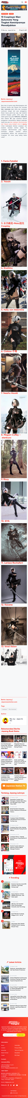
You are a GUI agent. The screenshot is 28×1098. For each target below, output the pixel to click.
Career (3, 1055)
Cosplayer (4, 709)
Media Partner (4, 1052)
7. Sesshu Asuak (9, 393)
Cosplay (11, 13)
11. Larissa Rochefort (12, 563)
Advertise (3, 1050)
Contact (3, 1047)
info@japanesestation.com (11, 1067)
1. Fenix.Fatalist (9, 161)
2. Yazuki (6, 181)
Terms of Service (19, 1050)
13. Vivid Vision (9, 646)
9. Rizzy (5, 479)
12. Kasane (7, 605)
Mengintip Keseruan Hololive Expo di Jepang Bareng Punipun (20, 745)
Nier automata (12, 709)
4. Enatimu (7, 268)
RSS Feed (17, 1055)
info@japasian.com (9, 1082)
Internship (17, 1045)
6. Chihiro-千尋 (9, 351)
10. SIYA (5, 521)
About (2, 1045)
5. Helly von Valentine (12, 310)
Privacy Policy (18, 1047)
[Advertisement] (14, 681)
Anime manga (4, 13)
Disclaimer (17, 1052)
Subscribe (20, 1035)
